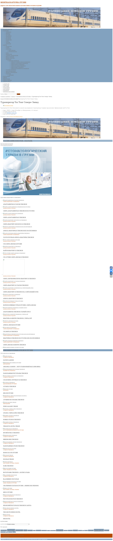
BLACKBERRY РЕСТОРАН (11, 479)
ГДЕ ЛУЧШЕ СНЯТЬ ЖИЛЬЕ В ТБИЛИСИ (15, 257)
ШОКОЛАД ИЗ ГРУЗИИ (10, 452)
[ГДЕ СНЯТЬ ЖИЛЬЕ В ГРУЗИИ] (11, 239)
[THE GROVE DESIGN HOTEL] (11, 508)
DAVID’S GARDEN (8, 360)
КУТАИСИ (8, 38)
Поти (83, 530)
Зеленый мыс (44, 530)
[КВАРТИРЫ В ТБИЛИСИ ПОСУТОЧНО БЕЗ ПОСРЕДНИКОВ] (19, 334)
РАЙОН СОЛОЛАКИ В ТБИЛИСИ (19, 63)
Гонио (34, 530)
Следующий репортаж (6, 145)
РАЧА (7, 52)
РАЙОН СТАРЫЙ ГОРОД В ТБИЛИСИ (20, 62)
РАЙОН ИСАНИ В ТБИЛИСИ (18, 66)
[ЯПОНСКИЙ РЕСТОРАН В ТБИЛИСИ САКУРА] (13, 501)
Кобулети (70, 530)
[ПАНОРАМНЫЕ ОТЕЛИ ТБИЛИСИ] (12, 442)
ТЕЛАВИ (8, 42)
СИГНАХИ (8, 43)
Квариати (66, 530)
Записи (13, 96)
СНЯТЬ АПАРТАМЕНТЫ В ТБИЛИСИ (14, 217)
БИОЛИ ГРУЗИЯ (8, 393)
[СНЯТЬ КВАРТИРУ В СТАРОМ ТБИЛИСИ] (14, 281)
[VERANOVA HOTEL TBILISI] (11, 422)
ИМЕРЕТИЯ (9, 54)
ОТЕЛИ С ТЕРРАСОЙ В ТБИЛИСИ (13, 413)
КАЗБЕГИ (48, 530)
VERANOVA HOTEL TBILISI (11, 426)
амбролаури (10, 532)
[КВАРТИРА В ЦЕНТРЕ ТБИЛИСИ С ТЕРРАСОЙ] (15, 314)
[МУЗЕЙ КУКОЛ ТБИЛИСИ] (10, 428)
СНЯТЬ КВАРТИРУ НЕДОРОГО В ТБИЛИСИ (16, 224)
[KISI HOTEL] (6, 514)
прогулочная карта (11, 71)
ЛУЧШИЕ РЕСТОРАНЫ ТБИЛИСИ (13, 399)
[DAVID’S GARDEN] (7, 356)
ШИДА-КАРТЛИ (10, 56)
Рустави (86, 530)
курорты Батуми (12, 51)
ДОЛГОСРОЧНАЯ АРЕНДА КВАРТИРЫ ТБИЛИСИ (18, 237)
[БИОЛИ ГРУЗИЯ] (8, 389)
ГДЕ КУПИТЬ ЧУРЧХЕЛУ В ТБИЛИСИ (15, 380)
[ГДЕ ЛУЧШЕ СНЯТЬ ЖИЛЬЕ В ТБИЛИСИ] (14, 253)
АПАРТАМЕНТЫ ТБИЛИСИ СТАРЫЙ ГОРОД (17, 311)
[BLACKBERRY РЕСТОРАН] (10, 475)
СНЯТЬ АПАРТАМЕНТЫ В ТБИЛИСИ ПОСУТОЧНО (19, 211)
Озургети (80, 530)
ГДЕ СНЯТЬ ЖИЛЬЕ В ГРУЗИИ (12, 244)
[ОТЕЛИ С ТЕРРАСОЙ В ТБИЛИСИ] (12, 409)
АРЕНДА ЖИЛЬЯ (7, 80)
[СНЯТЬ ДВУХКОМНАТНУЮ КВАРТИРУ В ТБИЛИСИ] (13, 274)
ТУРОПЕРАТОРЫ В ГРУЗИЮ (23, 96)
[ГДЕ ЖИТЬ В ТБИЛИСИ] (9, 327)
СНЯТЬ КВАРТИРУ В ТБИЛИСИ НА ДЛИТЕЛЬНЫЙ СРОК (20, 292)
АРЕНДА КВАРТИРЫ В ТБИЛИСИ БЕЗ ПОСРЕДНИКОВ (20, 230)
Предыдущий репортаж (7, 143)
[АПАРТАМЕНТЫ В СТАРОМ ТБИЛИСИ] (13, 200)
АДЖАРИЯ (8, 49)
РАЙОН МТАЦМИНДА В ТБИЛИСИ (20, 68)
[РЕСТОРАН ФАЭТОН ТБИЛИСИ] (12, 494)
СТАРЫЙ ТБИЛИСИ (11, 69)
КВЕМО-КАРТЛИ (10, 58)
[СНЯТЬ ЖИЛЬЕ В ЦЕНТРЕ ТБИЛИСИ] (13, 340)
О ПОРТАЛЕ (6, 84)
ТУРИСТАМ (6, 85)
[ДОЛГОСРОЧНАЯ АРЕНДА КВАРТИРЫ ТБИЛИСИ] (16, 233)
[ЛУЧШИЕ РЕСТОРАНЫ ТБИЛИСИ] (15, 395)
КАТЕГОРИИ (4, 524)
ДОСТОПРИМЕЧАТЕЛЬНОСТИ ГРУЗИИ (13, 535)
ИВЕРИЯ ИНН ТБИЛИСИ (10, 439)
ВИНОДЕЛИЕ (6, 79)
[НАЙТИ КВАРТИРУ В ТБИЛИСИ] (12, 246)
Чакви (7, 532)
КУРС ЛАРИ (6, 86)
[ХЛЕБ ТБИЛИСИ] (8, 461)
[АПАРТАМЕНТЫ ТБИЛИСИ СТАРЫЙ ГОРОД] (15, 307)
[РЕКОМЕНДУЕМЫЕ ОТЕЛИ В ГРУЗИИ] (13, 347)
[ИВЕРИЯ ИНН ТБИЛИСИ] (10, 435)
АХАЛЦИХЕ (9, 36)
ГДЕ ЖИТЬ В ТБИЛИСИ (10, 331)
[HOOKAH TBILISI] (8, 455)
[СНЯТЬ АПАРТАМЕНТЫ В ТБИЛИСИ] (13, 213)
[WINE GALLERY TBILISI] (9, 402)
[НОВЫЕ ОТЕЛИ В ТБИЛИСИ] (11, 415)
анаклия (14, 532)
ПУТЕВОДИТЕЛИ (7, 29)
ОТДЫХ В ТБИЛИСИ (9, 386)
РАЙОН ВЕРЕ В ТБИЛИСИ (17, 64)
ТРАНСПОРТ (6, 87)
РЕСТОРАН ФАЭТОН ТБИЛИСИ (13, 499)
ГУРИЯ (7, 47)
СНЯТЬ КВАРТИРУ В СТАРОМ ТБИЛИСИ (15, 285)
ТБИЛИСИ (8, 32)
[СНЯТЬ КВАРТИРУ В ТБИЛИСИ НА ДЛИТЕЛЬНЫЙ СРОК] (18, 288)
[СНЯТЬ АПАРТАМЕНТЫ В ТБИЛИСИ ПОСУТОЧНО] (16, 206)
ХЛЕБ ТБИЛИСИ (8, 466)
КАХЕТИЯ (8, 73)
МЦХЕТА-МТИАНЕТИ (11, 72)
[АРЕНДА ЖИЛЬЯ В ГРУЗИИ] (10, 321)
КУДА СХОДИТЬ (53, 530)
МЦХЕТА (8, 33)
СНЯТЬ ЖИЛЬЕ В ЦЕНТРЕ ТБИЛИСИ (14, 344)
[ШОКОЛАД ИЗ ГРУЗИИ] (9, 448)
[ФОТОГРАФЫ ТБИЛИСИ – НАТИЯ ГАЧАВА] (9, 468)
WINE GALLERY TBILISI (10, 406)
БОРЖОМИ (9, 39)
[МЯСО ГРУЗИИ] (7, 488)
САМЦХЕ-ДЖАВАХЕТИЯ (12, 55)
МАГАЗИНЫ (6, 89)
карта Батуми (11, 50)
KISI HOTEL (6, 518)
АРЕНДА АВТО (6, 81)
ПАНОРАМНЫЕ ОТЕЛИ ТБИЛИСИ (13, 446)
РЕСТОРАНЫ (6, 76)
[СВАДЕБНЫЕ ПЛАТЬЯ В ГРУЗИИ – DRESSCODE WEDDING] (12, 481)
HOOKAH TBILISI (8, 459)
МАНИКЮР (6, 90)
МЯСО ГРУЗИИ (7, 492)
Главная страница (5, 96)
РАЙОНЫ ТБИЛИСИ (13, 60)
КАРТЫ (5, 45)
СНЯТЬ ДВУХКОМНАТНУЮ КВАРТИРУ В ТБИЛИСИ (19, 278)
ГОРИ (7, 41)
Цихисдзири (3, 532)
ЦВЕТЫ (5, 77)
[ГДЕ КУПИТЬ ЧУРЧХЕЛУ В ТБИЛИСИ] (13, 375)
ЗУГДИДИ (8, 37)
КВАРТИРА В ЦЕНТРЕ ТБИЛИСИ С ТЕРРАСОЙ (17, 318)
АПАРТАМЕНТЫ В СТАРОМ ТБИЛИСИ (15, 204)
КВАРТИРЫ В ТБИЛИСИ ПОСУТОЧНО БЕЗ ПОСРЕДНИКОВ (21, 338)
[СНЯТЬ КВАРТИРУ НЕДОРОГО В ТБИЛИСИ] (15, 220)
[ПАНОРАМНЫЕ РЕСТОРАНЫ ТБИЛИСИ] (14, 369)
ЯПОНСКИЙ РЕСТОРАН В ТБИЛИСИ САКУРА (17, 505)
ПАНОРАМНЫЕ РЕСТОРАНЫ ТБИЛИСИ (15, 373)
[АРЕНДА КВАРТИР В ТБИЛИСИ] (11, 294)
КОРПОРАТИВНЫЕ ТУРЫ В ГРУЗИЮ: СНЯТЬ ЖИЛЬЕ (19, 305)
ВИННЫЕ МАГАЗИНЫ (9, 91)
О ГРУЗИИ (6, 30)
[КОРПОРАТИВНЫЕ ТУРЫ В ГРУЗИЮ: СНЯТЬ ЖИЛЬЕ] (13, 301)
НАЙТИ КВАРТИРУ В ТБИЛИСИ (13, 250)
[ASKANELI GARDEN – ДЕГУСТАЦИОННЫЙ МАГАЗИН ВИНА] (12, 362)
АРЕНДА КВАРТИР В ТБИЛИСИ (13, 298)
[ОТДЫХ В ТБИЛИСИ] (9, 382)
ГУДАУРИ (30, 530)
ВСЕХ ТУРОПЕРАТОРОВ (16, 116)
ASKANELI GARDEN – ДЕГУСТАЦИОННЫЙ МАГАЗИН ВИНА (21, 366)
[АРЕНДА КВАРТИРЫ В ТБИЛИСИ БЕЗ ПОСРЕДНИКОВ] (17, 226)
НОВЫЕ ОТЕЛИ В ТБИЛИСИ (11, 419)
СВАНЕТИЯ (9, 46)
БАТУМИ (8, 34)
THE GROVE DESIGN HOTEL (11, 512)
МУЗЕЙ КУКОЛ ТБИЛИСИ (11, 432)
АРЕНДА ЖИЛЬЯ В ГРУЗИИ (11, 325)
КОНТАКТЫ (6, 534)
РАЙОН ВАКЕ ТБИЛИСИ (17, 67)
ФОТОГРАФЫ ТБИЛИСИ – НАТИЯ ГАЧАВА (16, 472)
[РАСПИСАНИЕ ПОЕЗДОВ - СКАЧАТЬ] (51, 137)
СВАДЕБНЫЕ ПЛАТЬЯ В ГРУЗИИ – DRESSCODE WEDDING (21, 485)
